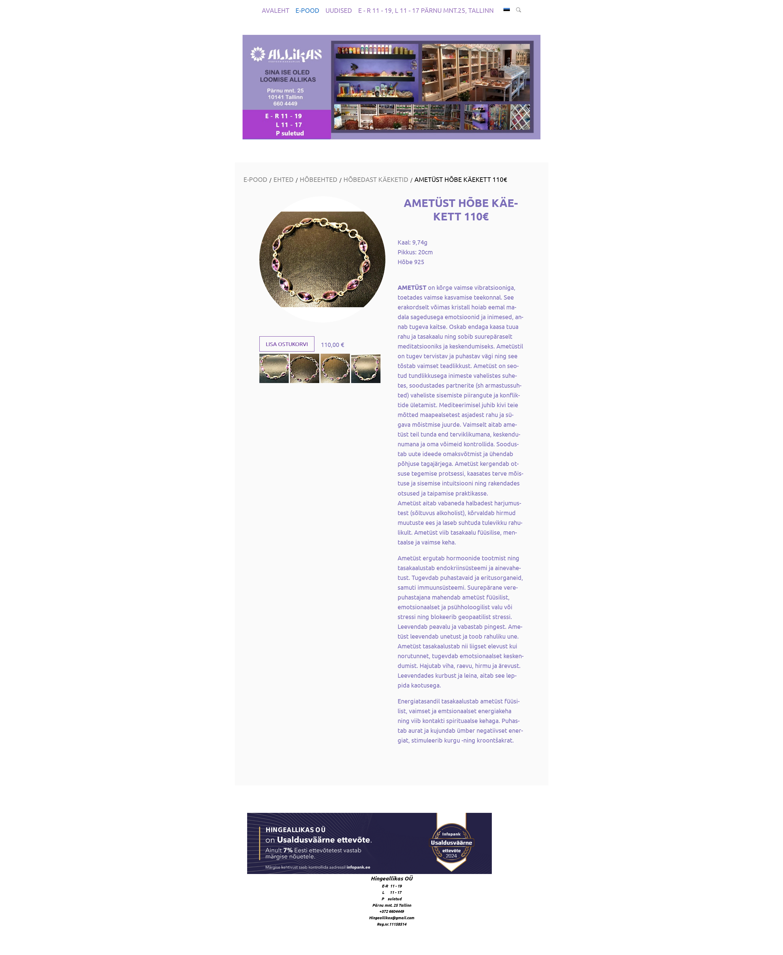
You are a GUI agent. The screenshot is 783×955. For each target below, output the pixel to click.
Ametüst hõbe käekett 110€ (460, 179)
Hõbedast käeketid (375, 179)
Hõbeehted (318, 179)
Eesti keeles (506, 10)
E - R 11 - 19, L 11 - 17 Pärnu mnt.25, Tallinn (426, 10)
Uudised (338, 10)
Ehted (283, 179)
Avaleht (275, 10)
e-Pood (307, 10)
